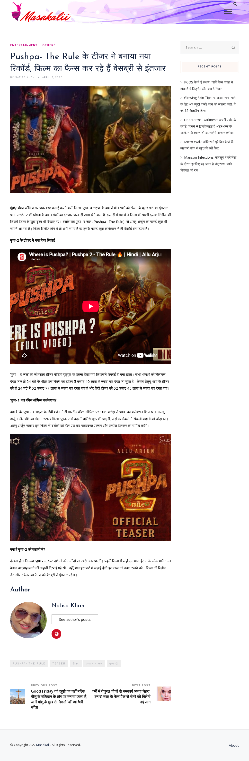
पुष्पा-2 (113, 663)
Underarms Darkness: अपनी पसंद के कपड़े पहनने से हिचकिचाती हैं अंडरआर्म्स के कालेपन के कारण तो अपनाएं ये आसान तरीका (208, 126)
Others (49, 45)
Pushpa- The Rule (29, 663)
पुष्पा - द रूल (94, 663)
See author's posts (75, 619)
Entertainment (23, 45)
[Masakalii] (41, 12)
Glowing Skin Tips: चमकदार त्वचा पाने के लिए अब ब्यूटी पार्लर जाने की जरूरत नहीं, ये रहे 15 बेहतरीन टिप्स (208, 104)
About (234, 745)
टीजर (75, 663)
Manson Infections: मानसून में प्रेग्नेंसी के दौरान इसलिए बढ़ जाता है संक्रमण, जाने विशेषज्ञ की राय (208, 163)
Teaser (59, 663)
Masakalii (43, 745)
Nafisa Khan (68, 606)
